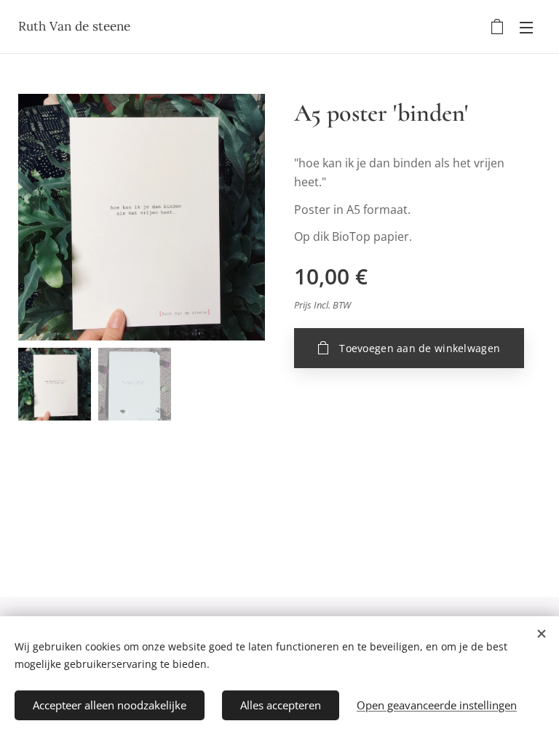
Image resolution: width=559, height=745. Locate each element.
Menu (526, 26)
